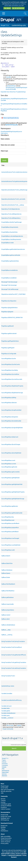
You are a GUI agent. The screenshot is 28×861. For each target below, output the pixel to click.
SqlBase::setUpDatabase (8, 625)
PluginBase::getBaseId (7, 326)
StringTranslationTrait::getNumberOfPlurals (13, 655)
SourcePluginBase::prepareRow (10, 527)
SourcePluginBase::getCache (9, 467)
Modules (3, 827)
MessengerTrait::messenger (9, 285)
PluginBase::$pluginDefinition (9, 307)
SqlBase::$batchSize (6, 563)
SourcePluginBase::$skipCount (9, 437)
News (2, 783)
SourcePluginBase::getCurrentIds (10, 472)
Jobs (2, 793)
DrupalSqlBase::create (7, 242)
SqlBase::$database (6, 570)
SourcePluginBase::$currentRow (10, 374)
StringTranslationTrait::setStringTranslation (13, 668)
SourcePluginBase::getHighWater (10, 477)
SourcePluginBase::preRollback (10, 531)
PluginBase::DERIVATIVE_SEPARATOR (12, 317)
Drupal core (4, 825)
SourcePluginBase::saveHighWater (10, 545)
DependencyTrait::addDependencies (11, 214)
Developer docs (5, 818)
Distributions (4, 831)
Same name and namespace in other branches (13, 42)
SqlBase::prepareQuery (7, 610)
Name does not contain (8, 145)
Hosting (3, 802)
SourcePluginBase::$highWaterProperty (12, 386)
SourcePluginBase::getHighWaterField (11, 484)
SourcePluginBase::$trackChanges (10, 444)
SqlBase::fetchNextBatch (8, 584)
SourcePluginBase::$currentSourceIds (11, 379)
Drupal (4, 855)
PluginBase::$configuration (8, 301)
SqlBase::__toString (6, 634)
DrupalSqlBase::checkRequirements (11, 239)
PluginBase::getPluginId (7, 347)
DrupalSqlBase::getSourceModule (10, 255)
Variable (8, 77)
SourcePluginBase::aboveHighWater (11, 453)
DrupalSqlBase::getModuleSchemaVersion (13, 249)
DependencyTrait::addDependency (11, 218)
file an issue (10, 725)
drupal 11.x (5, 25)
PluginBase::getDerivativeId (8, 333)
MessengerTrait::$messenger (9, 282)
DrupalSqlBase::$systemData (9, 232)
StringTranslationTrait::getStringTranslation (13, 662)
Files (3, 768)
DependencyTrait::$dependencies (10, 209)
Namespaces (5, 770)
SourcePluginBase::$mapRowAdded (11, 410)
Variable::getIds (5, 710)
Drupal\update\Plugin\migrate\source (11, 131)
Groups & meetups (6, 805)
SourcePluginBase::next (7, 520)
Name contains (5, 139)
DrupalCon (4, 807)
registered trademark (14, 855)
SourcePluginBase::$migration (9, 417)
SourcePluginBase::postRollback (10, 523)
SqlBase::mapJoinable (7, 604)
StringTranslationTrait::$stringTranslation (13, 641)
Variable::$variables (6, 693)
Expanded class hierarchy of (13, 91)
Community (4, 796)
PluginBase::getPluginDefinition (10, 341)
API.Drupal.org (5, 820)
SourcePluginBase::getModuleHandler (11, 513)
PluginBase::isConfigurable (8, 353)
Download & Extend (7, 823)
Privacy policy (4, 843)
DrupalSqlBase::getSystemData (10, 261)
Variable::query (5, 715)
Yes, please (7, 8)
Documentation (5, 812)
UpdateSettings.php (19, 25)
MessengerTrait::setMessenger (9, 289)
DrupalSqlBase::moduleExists (9, 270)
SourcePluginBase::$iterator (9, 402)
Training (3, 800)
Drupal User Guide (6, 816)
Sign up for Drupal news (7, 789)
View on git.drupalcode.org (10, 118)
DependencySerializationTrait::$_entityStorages (14, 190)
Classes (4, 762)
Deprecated (5, 772)
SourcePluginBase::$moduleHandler (11, 421)
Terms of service (5, 841)
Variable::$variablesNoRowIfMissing (11, 700)
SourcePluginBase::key (7, 517)
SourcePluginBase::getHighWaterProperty (12, 492)
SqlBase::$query (5, 573)
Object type (4, 151)
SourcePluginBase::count (8, 460)
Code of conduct (5, 809)
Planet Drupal (4, 786)
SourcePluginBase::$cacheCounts (10, 364)
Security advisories (6, 791)
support (19, 725)
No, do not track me (18, 8)
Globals (4, 767)
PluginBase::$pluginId (7, 311)
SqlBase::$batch (5, 555)
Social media (4, 787)
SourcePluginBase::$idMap (8, 397)
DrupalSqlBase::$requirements (9, 227)
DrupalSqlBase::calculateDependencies (12, 236)
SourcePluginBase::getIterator (9, 506)
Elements (4, 775)
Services (4, 774)
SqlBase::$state (5, 577)
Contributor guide (6, 804)
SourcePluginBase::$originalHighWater (12, 427)
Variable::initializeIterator (8, 713)
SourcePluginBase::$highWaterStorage (12, 392)
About (3, 834)
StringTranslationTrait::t (8, 675)
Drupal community (8, 729)
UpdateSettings (11, 85)
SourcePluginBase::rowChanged (10, 538)
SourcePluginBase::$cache (8, 358)
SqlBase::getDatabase (7, 597)
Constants (5, 765)
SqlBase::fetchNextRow (7, 590)
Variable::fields (5, 708)
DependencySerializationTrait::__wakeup (12, 205)
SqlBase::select (5, 619)
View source (4, 133)
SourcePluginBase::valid (8, 550)
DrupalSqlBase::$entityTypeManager (11, 222)
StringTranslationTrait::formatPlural (11, 647)
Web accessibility (5, 836)
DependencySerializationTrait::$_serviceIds (13, 199)
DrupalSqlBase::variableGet (8, 278)
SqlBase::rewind (5, 615)
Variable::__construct (7, 718)
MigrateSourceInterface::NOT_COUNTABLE (13, 294)
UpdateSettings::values (7, 686)
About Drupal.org (5, 840)
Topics (4, 760)
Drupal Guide (4, 814)
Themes (3, 829)
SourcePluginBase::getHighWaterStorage (12, 498)
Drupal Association (6, 838)
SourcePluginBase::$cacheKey (9, 370)
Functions (5, 763)
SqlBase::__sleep (5, 629)
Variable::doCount (6, 706)
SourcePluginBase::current (8, 463)
